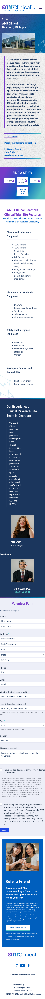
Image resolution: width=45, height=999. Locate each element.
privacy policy (17, 821)
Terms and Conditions (22, 991)
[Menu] (40, 8)
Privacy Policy (18, 984)
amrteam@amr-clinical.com (22, 974)
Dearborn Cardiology (29, 221)
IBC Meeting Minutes (21, 987)
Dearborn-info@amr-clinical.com (20, 143)
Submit (4, 830)
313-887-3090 (10, 136)
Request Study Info (23, 191)
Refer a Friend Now (18, 927)
